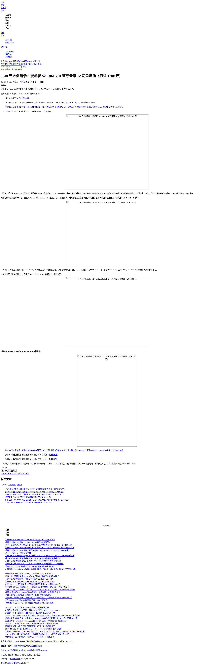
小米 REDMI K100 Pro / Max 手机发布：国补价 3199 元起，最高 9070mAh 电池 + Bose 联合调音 (42, 615)
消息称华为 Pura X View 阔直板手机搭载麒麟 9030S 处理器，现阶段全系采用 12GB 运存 (39, 548)
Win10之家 (60, 641)
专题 (39, 64)
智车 (2, 64)
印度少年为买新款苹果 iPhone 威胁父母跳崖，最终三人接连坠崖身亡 (32, 576)
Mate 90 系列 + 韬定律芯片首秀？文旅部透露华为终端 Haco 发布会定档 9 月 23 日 (37, 634)
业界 (2, 61)
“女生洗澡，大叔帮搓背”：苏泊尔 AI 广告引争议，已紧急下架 (29, 637)
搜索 (23, 66)
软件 (38, 61)
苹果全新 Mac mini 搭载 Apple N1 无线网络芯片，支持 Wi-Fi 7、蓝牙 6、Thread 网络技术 (39, 556)
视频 (19, 61)
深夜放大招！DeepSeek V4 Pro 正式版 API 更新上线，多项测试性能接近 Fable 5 (36, 621)
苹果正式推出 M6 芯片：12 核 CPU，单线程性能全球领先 (28, 542)
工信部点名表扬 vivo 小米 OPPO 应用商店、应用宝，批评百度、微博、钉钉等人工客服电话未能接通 (44, 632)
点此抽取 (47, 111)
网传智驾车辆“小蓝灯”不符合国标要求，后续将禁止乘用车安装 (30, 626)
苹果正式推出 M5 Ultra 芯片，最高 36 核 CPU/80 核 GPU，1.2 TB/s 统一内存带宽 (36, 550)
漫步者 (19, 485)
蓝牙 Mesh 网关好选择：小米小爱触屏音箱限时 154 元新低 (28, 502)
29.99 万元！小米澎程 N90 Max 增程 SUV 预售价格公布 (27, 607)
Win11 (35, 64)
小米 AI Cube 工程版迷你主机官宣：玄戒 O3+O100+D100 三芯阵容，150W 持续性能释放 (40, 590)
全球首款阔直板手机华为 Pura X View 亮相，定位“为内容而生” (30, 574)
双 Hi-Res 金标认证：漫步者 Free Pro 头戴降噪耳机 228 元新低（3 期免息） (34, 492)
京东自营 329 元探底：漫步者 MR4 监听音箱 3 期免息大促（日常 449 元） (34, 494)
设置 (2, 10)
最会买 (3, 8)
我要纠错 (13, 471)
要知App (8, 54)
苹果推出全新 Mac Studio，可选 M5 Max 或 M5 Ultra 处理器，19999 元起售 (34, 564)
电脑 (10, 61)
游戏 (14, 64)
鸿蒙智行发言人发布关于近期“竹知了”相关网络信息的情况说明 (30, 613)
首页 (2, 2)
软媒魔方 (8, 57)
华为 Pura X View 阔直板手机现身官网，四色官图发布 (26, 600)
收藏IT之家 (9, 43)
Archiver (44, 650)
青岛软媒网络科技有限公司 (11, 663)
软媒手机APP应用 (21, 646)
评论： (3, 85)
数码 (6, 64)
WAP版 (29, 650)
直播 (19, 64)
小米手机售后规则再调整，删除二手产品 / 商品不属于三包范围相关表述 (33, 561)
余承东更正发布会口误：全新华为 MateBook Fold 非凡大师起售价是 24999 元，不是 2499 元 (41, 618)
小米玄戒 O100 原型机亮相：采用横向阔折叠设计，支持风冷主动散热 (32, 584)
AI (22, 61)
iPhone (29, 61)
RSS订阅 (8, 40)
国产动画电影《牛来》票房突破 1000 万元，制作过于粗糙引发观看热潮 (33, 629)
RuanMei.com (15, 659)
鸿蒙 (34, 61)
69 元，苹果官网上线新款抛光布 (18, 553)
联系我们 (14, 650)
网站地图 (36, 650)
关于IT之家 (5, 650)
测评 (14, 61)
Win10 (30, 64)
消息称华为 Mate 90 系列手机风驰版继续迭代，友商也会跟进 (29, 603)
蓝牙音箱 (11, 485)
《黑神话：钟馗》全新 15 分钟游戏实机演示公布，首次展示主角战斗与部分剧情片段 (38, 598)
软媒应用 (4, 47)
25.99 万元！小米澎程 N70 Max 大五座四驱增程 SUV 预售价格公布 (31, 624)
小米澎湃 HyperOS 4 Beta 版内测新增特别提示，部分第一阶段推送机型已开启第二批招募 (40, 569)
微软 (25, 64)
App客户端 (9, 51)
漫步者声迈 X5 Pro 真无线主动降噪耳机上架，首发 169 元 (28, 497)
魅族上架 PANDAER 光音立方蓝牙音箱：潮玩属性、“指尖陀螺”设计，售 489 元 (36, 500)
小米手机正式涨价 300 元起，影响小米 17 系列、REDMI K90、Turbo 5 (32, 610)
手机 (6, 61)
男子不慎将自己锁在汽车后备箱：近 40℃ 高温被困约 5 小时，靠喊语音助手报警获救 (38, 545)
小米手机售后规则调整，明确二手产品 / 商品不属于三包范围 (29, 579)
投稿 (2, 33)
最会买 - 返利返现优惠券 (29, 641)
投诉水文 (5, 471)
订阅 (2, 35)
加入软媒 (22, 650)
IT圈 (2, 5)
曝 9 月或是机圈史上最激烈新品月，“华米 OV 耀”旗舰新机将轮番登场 (32, 558)
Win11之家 (69, 641)
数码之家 (9, 69)
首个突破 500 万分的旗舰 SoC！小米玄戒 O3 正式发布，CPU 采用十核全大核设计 (37, 587)
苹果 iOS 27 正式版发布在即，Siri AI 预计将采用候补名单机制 (29, 566)
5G (22, 64)
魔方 (30, 646)
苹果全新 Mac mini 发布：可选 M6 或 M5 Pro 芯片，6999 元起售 (30, 540)
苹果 (25, 61)
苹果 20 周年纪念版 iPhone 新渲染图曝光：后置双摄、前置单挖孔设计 (32, 592)
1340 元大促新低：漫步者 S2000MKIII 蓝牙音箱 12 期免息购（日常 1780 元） (35, 489)
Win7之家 (52, 641)
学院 (10, 64)
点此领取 (25, 98)
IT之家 (22, 82)
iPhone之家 (43, 641)
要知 (40, 646)
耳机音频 (18, 69)
